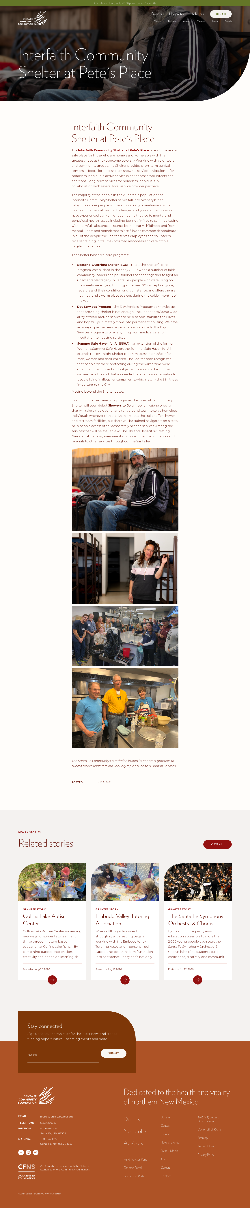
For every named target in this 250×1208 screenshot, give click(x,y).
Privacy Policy (206, 1155)
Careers (165, 1167)
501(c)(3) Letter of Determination (209, 1119)
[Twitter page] (28, 1152)
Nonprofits (176, 14)
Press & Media (169, 1151)
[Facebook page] (21, 1152)
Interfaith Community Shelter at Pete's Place (113, 150)
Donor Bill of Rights (209, 1129)
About (186, 21)
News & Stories (170, 1142)
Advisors (197, 14)
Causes (157, 21)
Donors (156, 14)
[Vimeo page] (35, 1152)
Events (165, 1134)
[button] (156, 14)
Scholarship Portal (134, 1176)
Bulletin (172, 21)
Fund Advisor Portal (136, 1159)
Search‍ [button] (228, 21)
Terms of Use (206, 1146)
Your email (32, 1054)
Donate (221, 14)
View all (217, 844)
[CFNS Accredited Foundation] (26, 1171)
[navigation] (32, 16)
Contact (201, 21)
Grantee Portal (133, 1168)
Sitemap (203, 1138)
